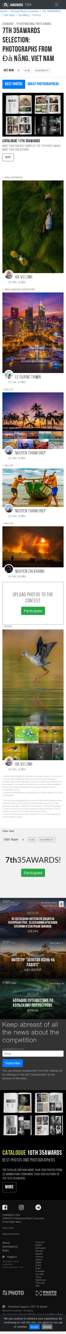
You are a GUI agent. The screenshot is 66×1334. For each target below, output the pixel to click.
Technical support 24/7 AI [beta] (27, 1306)
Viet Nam (9, 70)
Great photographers (43, 84)
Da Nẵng (22, 282)
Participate (33, 611)
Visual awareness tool (12, 1267)
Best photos (14, 84)
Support (12, 1256)
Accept (34, 1326)
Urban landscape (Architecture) (20, 289)
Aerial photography (14, 177)
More (8, 157)
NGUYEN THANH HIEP (30, 453)
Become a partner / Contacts (17, 1310)
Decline (47, 1326)
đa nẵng (22, 576)
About (6, 1242)
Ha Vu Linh (23, 277)
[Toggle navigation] (56, 4)
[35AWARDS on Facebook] (4, 1208)
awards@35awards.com (13, 1049)
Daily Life (9, 389)
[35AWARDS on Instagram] (21, 1208)
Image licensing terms (10, 1234)
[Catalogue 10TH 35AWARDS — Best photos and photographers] (33, 1113)
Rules (5, 1250)
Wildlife (8, 626)
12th (28, 5)
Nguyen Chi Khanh (29, 571)
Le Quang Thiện (28, 377)
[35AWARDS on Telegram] (38, 1208)
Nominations (10, 1246)
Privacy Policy (7, 1228)
